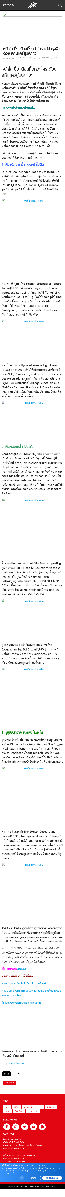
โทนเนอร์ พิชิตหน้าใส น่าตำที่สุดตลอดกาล (21, 1003)
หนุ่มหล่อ (51, 1107)
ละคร (8, 1111)
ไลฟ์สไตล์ (19, 1111)
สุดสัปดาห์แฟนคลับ (15, 1063)
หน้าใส (18, 1073)
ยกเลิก (33, 1178)
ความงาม (28, 1107)
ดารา (40, 1107)
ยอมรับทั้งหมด (52, 1178)
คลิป (7, 1107)
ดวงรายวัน (33, 1111)
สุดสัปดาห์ (22, 969)
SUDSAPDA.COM (25, 57)
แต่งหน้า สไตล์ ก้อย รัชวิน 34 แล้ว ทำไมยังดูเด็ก (24, 983)
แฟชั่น (16, 1107)
